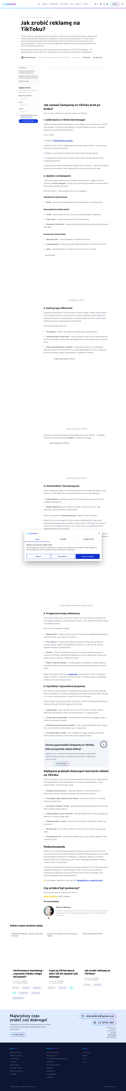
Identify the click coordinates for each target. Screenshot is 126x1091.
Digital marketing (14, 1065)
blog (31, 18)
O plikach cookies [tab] (88, 539)
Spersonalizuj (62, 556)
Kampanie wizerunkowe (16, 1071)
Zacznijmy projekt (18, 1034)
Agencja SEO (50, 1062)
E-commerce (13, 1062)
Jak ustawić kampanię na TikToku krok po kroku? (27, 72)
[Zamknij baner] (99, 533)
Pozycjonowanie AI (51, 1055)
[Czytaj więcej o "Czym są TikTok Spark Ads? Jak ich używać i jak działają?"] (64, 950)
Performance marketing (16, 1068)
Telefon (21, 109)
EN (97, 4)
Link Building (49, 1077)
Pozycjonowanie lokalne (53, 1065)
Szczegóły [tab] (63, 539)
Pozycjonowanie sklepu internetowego (57, 1059)
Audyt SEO (49, 1068)
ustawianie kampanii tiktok (44, 18)
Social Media (13, 1074)
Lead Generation (14, 1059)
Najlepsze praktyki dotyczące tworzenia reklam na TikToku (28, 77)
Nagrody (78, 4)
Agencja (44, 4)
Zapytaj (114, 4)
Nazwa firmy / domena (25, 95)
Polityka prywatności (110, 1086)
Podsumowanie (24, 81)
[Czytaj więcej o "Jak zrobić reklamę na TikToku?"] (100, 950)
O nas (84, 1059)
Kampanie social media (16, 1055)
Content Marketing (51, 1074)
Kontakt (85, 4)
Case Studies (64, 4)
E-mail (21, 102)
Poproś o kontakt (28, 121)
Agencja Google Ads (15, 1052)
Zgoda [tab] (37, 539)
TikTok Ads (86, 57)
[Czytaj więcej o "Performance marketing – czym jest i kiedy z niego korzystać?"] (29, 950)
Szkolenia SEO (50, 1071)
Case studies (86, 1052)
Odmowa (38, 556)
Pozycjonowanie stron (52, 1052)
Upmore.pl (24, 18)
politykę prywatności (26, 117)
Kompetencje (53, 4)
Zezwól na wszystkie (87, 556)
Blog (71, 4)
